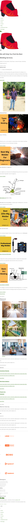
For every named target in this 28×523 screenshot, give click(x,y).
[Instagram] (1, 31)
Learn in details (2, 145)
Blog (1, 25)
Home (2, 18)
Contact (2, 23)
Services (2, 20)
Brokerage (2, 29)
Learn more (2, 80)
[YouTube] (3, 498)
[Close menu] (0, 508)
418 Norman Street (4, 27)
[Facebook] (0, 31)
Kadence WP (18, 499)
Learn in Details (3, 235)
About (2, 21)
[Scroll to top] (0, 506)
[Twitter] (1, 498)
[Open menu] (0, 50)
